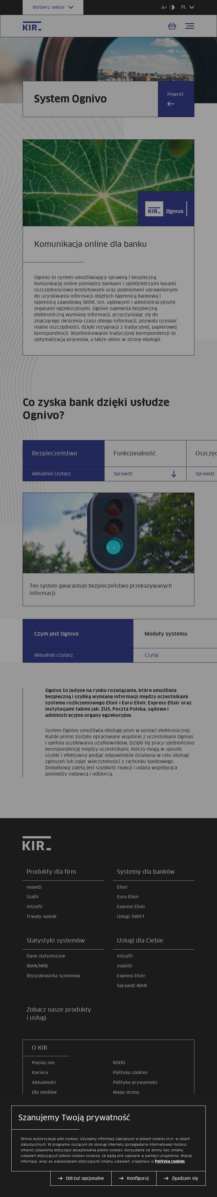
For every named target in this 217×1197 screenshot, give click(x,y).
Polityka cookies (170, 1161)
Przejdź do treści (2, 2)
